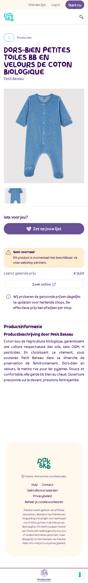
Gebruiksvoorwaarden (42, 490)
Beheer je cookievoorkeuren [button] (44, 502)
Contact (47, 484)
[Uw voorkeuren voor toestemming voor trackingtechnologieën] (79, 574)
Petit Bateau (14, 78)
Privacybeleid (42, 496)
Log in (55, 5)
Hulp (34, 484)
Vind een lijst (37, 5)
